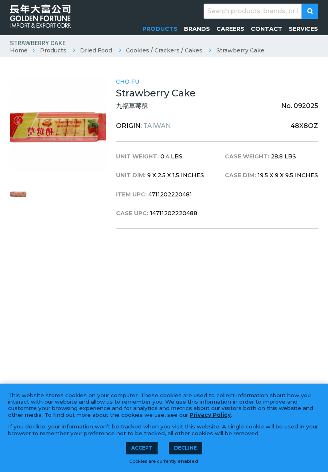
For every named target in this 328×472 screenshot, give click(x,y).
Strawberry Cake (240, 50)
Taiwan (157, 126)
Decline (185, 448)
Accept (141, 448)
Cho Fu (127, 81)
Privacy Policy (210, 415)
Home (19, 50)
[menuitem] (160, 29)
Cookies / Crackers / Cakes (164, 50)
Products (53, 50)
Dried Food (96, 50)
